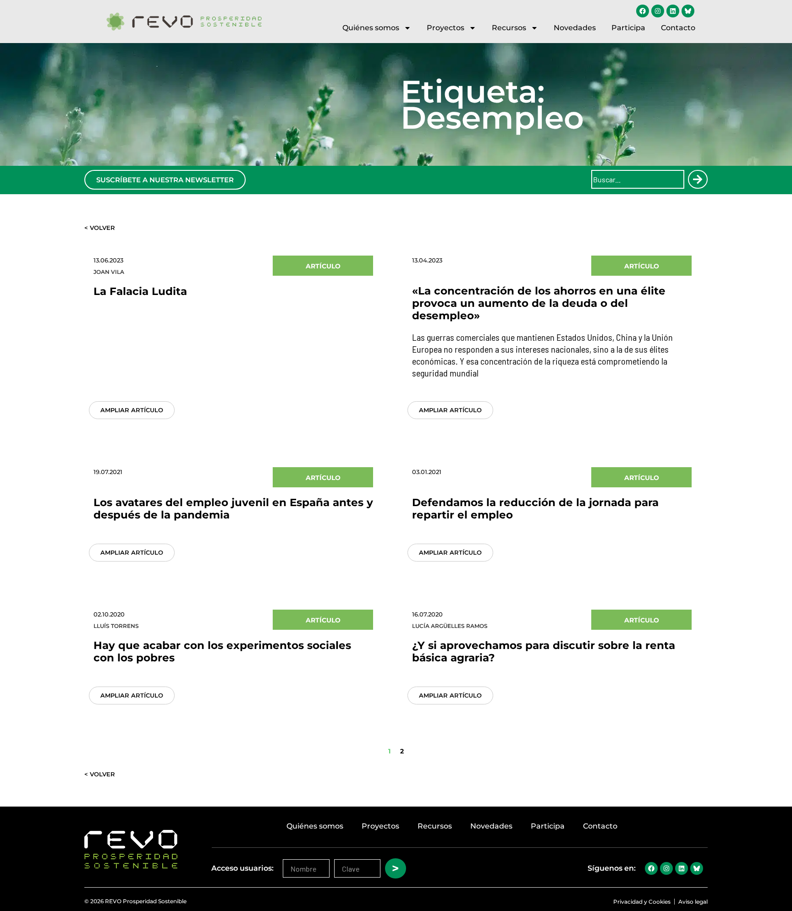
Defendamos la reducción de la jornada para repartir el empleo (535, 508)
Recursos (509, 27)
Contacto (678, 27)
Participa (628, 27)
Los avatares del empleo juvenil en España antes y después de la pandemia (233, 508)
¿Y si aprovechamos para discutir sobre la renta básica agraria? (543, 651)
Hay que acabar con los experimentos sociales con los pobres (222, 651)
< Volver (99, 227)
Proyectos (445, 27)
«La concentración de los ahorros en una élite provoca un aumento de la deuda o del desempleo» (539, 303)
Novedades (575, 27)
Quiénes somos (370, 27)
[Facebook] (642, 11)
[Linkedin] (672, 11)
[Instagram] (657, 11)
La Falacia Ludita (140, 291)
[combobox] (637, 179)
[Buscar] (697, 179)
